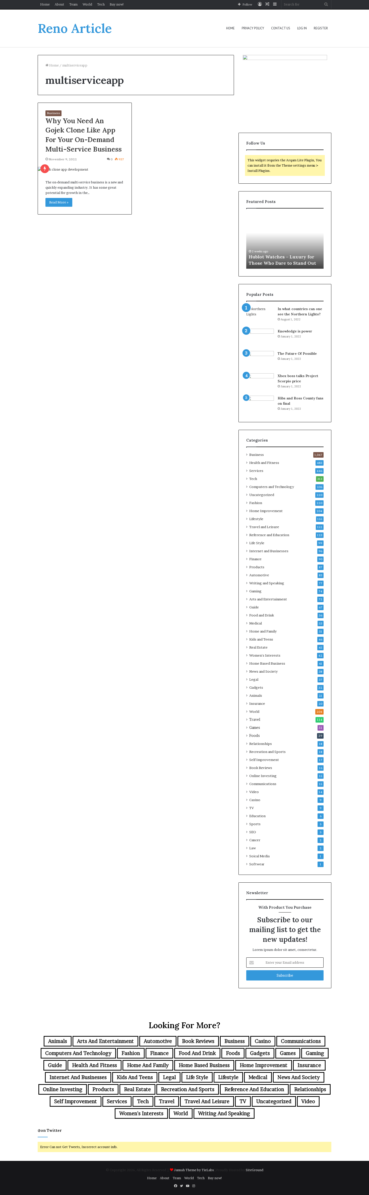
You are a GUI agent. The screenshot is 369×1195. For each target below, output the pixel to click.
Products (256, 567)
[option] (285, 241)
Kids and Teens (261, 639)
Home (45, 4)
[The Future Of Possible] (260, 360)
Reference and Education (269, 535)
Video (254, 792)
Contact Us (280, 28)
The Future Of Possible (297, 353)
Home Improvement (266, 511)
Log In (302, 28)
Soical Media (259, 856)
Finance (255, 559)
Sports (255, 824)
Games (254, 727)
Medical (255, 623)
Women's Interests (264, 655)
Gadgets (256, 687)
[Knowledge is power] (260, 338)
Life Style (256, 543)
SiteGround (254, 1170)
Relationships (260, 744)
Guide (254, 607)
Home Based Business (267, 663)
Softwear (256, 864)
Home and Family (263, 631)
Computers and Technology (271, 487)
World (87, 4)
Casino (254, 800)
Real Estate (258, 647)
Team (73, 4)
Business (53, 113)
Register (321, 28)
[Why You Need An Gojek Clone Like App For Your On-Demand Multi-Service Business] (85, 169)
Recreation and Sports (267, 752)
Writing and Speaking (266, 583)
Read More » (59, 202)
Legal (253, 679)
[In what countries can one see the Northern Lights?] (260, 315)
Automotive (259, 575)
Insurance (257, 703)
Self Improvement (264, 760)
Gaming (255, 591)
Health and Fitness (264, 463)
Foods (254, 735)
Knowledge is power (295, 331)
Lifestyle (256, 519)
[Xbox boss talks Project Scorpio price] (260, 382)
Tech (101, 4)
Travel (254, 719)
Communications (262, 784)
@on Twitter (50, 1130)
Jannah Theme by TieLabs (194, 1170)
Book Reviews (260, 768)
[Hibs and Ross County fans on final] (260, 405)
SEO (252, 832)
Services (256, 471)
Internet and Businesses (268, 551)
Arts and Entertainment (268, 599)
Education (257, 816)
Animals (255, 695)
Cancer (254, 840)
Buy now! (117, 4)
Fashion (255, 503)
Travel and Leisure (264, 527)
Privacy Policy (253, 28)
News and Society (263, 671)
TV (251, 808)
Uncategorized (261, 495)
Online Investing (263, 776)
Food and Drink (261, 615)
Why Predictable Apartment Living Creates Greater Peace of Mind (284, 256)
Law (252, 848)
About (59, 4)
